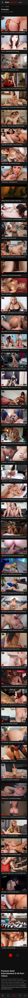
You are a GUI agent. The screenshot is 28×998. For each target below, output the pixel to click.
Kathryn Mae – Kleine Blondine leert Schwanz (12, 574)
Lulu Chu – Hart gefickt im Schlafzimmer (10, 779)
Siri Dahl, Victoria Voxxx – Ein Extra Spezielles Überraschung (14, 219)
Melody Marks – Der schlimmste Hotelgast (11, 798)
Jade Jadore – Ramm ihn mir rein (9, 238)
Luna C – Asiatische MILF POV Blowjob (10, 51)
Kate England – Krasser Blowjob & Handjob (11, 854)
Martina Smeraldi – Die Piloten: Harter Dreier (11, 200)
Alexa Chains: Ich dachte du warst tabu (10, 331)
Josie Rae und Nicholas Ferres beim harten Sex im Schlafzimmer (14, 443)
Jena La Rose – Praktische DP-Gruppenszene (12, 480)
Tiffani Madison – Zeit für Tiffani (9, 761)
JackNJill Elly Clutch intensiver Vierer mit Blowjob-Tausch (14, 686)
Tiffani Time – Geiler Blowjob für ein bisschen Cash (13, 312)
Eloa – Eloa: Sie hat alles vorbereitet (9, 723)
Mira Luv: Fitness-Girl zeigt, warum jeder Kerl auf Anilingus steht (14, 667)
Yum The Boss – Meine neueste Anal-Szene (11, 406)
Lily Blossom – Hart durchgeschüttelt (10, 835)
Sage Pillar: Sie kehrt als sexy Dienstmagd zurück (13, 555)
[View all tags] (26, 2)
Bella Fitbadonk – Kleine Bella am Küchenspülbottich (13, 32)
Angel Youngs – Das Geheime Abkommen (11, 163)
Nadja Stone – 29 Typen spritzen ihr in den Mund (13, 630)
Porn (11, 2)
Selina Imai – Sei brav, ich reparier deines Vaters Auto (13, 368)
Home (2, 6)
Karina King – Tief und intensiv (8, 462)
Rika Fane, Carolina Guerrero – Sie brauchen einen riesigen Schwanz (14, 256)
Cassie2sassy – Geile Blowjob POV (9, 182)
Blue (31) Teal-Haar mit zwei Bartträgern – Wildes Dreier (14, 518)
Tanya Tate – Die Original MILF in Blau (10, 70)
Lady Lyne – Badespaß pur (8, 910)
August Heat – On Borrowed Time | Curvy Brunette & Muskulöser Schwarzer (14, 705)
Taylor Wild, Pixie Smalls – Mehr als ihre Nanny (12, 144)
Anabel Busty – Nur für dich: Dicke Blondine (11, 275)
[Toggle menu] (2, 2)
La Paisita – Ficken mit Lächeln (8, 947)
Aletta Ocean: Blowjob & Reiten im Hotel (10, 649)
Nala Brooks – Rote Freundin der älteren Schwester (13, 126)
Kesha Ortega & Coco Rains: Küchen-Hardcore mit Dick (14, 537)
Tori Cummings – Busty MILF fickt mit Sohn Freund (13, 742)
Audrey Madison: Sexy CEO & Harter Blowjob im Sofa (13, 424)
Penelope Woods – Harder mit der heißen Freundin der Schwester (14, 107)
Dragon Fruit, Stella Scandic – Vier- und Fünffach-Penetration (14, 873)
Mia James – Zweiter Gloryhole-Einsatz (10, 891)
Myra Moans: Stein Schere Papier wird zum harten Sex (14, 611)
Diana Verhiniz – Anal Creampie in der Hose (11, 387)
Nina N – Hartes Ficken (7, 294)
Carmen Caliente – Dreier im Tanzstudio (10, 350)
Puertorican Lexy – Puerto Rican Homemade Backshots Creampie (14, 817)
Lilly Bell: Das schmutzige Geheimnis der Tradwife (13, 593)
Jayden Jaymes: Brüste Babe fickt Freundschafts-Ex (13, 499)
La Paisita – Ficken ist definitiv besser (10, 929)
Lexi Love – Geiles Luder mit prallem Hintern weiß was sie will (14, 88)
